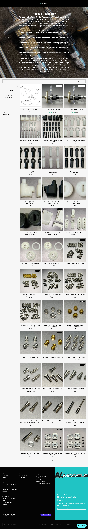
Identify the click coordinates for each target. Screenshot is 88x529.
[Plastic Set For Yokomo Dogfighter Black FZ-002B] (52, 126)
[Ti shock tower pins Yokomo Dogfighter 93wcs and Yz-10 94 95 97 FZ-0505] (52, 375)
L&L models (43, 524)
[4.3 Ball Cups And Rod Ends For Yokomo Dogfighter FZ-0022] (52, 157)
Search (20, 473)
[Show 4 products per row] (83, 81)
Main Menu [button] (5, 470)
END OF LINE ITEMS (7, 493)
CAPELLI (4, 504)
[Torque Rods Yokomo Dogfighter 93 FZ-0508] (52, 407)
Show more (5, 114)
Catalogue (4, 473)
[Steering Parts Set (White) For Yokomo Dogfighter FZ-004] (75, 219)
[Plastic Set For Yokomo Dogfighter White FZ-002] (30, 126)
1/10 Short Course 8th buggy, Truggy (7, 91)
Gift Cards (4, 491)
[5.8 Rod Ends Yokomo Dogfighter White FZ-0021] (75, 126)
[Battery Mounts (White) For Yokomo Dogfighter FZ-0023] (30, 188)
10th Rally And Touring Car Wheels (8, 94)
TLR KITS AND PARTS (7, 502)
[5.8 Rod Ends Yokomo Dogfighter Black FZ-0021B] (30, 157)
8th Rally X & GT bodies (7, 111)
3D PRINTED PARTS (7, 107)
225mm (4, 105)
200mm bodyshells (7, 100)
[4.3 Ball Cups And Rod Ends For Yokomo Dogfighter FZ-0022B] (75, 157)
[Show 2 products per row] (78, 81)
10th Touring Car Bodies (7, 98)
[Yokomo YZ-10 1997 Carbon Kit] (30, 96)
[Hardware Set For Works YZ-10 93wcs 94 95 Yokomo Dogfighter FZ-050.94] (75, 281)
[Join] (84, 508)
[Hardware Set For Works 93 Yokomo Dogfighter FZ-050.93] (52, 281)
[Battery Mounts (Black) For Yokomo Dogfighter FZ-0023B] (52, 188)
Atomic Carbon (5, 496)
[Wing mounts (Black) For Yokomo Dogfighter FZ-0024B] (30, 219)
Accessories (5, 477)
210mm (4, 103)
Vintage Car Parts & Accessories (9, 489)
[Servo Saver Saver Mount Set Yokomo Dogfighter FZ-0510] (30, 439)
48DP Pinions (6, 109)
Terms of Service (23, 475)
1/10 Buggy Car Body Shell (8, 87)
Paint (3, 480)
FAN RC (4, 487)
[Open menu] (4, 3)
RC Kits (4, 482)
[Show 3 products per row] (81, 81)
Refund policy (22, 477)
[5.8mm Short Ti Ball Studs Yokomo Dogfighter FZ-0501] (52, 311)
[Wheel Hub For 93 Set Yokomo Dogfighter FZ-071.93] (75, 439)
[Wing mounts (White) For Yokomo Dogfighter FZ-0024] (75, 188)
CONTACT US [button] (39, 470)
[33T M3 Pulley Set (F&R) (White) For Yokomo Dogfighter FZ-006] (52, 250)
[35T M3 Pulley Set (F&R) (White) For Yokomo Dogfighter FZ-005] (30, 250)
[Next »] (61, 460)
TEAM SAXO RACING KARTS (9, 484)
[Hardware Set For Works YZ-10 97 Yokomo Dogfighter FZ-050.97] (30, 311)
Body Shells (5, 475)
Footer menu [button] (23, 470)
